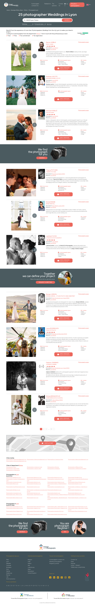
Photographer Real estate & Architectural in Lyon (36, 479)
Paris (7, 559)
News (72, 561)
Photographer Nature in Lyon (74, 493)
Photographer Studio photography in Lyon (57, 514)
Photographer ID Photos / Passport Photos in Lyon (58, 495)
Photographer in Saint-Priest (12, 468)
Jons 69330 (55, 241)
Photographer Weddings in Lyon (13, 477)
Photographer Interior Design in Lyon (56, 482)
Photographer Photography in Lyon (14, 506)
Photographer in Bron (11, 467)
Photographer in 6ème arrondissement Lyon (37, 459)
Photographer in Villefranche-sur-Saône (77, 468)
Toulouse (8, 565)
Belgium (30, 559)
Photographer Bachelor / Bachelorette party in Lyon (57, 498)
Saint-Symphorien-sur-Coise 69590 (60, 298)
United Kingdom (32, 573)
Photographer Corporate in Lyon (13, 493)
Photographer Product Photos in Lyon (76, 482)
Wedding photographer (55, 561)
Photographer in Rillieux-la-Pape (75, 467)
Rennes (8, 575)
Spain (29, 569)
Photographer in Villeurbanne (13, 470)
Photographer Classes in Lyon (33, 508)
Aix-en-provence (10, 579)
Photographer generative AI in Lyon (55, 511)
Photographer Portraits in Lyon (34, 483)
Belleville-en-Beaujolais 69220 (59, 334)
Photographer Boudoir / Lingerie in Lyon (77, 497)
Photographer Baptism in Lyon (54, 490)
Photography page (83, 42)
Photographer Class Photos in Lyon (35, 494)
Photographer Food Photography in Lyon (15, 486)
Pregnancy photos (54, 563)
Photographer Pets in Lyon (12, 483)
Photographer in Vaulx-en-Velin (34, 468)
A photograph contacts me (35, 4)
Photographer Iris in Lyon (32, 497)
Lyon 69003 (55, 116)
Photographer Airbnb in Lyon (33, 482)
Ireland (29, 563)
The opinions (54, 4)
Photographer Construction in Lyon (56, 479)
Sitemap (73, 563)
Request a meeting (45, 282)
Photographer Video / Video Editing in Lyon (57, 506)
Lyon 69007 (55, 48)
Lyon (17, 474)
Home (8, 10)
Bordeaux (8, 567)
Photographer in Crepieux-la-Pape (55, 459)
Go (65, 532)
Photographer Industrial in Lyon (75, 490)
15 (51, 429)
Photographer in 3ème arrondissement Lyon (16, 459)
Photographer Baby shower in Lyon (14, 497)
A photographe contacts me (56, 559)
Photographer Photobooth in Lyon (35, 514)
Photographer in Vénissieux (54, 468)
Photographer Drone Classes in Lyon (14, 511)
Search (41, 158)
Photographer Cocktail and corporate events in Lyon (37, 490)
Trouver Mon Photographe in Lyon (19, 598)
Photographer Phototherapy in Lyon (76, 494)
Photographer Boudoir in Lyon (75, 483)
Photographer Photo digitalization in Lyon (77, 511)
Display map (49, 443)
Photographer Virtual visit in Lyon (13, 482)
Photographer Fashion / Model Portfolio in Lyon (57, 484)
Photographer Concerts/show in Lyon (56, 486)
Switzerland (31, 571)
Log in (66, 4)
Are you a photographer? (75, 4)
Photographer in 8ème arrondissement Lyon (78, 459)
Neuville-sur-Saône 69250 (58, 174)
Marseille (8, 563)
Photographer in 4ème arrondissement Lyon (16, 461)
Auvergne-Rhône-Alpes (17, 10)
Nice (7, 569)
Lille (7, 577)
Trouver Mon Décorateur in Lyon (61, 598)
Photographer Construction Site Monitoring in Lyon (78, 479)
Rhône (25, 10)
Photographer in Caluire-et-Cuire (34, 467)
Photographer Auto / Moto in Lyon (14, 494)
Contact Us (61, 4)
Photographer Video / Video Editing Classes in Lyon (78, 508)
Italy (29, 565)
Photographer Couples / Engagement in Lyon (15, 479)
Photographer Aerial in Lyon (54, 493)
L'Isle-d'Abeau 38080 (57, 400)
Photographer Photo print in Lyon (14, 514)
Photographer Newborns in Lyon (55, 477)
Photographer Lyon (33, 10)
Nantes (8, 571)
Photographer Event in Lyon (33, 486)
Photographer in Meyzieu (53, 467)
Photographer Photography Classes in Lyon (57, 508)
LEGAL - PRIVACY (75, 565)
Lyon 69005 (53, 49)
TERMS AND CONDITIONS (78, 567)
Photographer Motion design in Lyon (14, 508)
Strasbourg (9, 573)
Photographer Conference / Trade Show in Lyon (77, 487)
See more (49, 24)
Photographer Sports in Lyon (33, 493)
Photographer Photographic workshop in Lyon (36, 512)
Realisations (47, 4)
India (29, 561)
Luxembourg (31, 567)
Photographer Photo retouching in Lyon (36, 506)
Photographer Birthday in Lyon (13, 490)
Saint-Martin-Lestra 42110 (58, 205)
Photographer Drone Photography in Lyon (77, 506)
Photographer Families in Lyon (75, 477)
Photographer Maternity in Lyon (34, 477)
